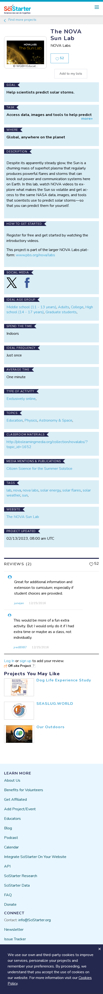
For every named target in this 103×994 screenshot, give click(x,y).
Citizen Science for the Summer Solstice (39, 468)
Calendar (11, 847)
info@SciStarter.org (34, 920)
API (7, 866)
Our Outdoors (50, 727)
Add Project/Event (20, 809)
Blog (8, 828)
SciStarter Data (17, 885)
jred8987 (20, 647)
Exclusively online (21, 398)
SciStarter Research (20, 876)
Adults (63, 307)
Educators (12, 818)
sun (25, 495)
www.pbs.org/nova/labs (35, 255)
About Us (12, 780)
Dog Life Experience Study (63, 680)
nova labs (31, 490)
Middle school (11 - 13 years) (31, 307)
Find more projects (21, 19)
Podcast (11, 837)
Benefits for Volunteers (23, 790)
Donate (10, 904)
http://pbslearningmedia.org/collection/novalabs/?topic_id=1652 (47, 444)
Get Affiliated (15, 799)
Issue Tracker (15, 939)
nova (17, 490)
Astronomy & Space (55, 420)
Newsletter (13, 929)
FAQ (8, 895)
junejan (19, 603)
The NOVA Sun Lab (22, 516)
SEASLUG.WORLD (54, 703)
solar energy (50, 490)
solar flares (71, 490)
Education (14, 420)
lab (8, 490)
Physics (30, 420)
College (77, 307)
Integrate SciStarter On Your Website (35, 856)
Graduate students (61, 312)
